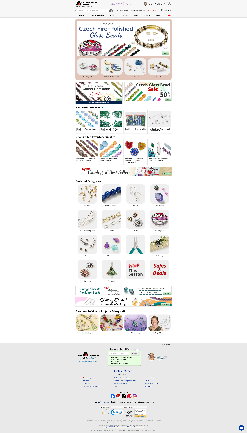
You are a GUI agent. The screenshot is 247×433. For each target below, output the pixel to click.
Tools (135, 256)
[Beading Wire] (88, 66)
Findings (135, 205)
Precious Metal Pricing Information (125, 381)
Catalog (87, 378)
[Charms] (135, 219)
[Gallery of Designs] (159, 322)
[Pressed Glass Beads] (112, 66)
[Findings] (135, 194)
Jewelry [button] (147, 15)
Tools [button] (112, 15)
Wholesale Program (138, 10)
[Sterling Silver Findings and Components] (159, 119)
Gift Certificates (122, 10)
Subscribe (135, 353)
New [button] (136, 15)
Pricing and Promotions (121, 383)
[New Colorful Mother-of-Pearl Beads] (111, 148)
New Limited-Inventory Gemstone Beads (85, 159)
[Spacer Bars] (159, 66)
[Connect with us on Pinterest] (129, 396)
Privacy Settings (149, 378)
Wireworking (135, 333)
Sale (169, 15)
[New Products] (135, 269)
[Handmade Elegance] (121, 3)
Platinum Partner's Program (122, 378)
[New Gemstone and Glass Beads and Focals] (159, 148)
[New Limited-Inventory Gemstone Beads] (87, 148)
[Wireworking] (135, 322)
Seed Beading (111, 333)
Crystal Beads (160, 205)
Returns (147, 381)
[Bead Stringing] (87, 322)
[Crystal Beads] (159, 194)
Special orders (149, 386)
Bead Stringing (87, 333)
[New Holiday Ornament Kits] (135, 119)
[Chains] (111, 219)
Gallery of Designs (159, 333)
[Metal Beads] (87, 244)
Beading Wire (88, 76)
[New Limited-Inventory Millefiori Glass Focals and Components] (135, 148)
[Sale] (159, 269)
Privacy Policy (118, 386)
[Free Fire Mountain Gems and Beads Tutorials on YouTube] (118, 396)
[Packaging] (159, 244)
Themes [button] (124, 15)
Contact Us (86, 383)
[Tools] (135, 244)
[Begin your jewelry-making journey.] (123, 301)
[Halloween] (87, 269)
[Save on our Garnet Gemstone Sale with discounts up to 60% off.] (99, 91)
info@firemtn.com (104, 402)
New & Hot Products (88, 107)
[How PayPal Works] (140, 413)
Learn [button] (158, 15)
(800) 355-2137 (128, 402)
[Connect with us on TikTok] (124, 396)
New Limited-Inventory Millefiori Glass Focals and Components (134, 160)
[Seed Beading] (111, 322)
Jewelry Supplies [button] (97, 15)
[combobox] (94, 10)
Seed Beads (87, 205)
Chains (111, 231)
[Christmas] (111, 269)
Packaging (159, 256)
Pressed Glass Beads (111, 76)
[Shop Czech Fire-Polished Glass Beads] (123, 38)
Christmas (111, 281)
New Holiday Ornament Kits (135, 129)
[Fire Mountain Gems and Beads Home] (86, 3)
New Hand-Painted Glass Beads (86, 130)
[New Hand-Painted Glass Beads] (87, 119)
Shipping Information (151, 383)
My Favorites (167, 10)
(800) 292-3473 (149, 402)
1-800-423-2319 (123, 374)
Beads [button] (81, 15)
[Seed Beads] (87, 194)
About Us (86, 381)
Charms (135, 231)
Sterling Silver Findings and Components (159, 130)
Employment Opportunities (91, 386)
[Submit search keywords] (111, 10)
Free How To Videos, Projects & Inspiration (102, 311)
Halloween (87, 281)
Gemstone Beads (111, 205)
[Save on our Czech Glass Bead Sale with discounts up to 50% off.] (148, 91)
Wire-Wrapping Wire (87, 231)
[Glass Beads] (111, 244)
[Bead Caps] (135, 66)
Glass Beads (111, 256)
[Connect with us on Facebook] (113, 396)
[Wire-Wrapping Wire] (87, 219)
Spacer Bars (159, 76)
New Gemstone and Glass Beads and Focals (158, 159)
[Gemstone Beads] (111, 194)
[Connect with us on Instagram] (134, 396)
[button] (117, 412)
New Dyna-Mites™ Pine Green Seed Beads (109, 130)
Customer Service (123, 371)
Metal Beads (87, 256)
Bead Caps (135, 76)
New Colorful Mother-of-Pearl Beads (110, 159)
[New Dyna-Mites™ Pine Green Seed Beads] (111, 119)
